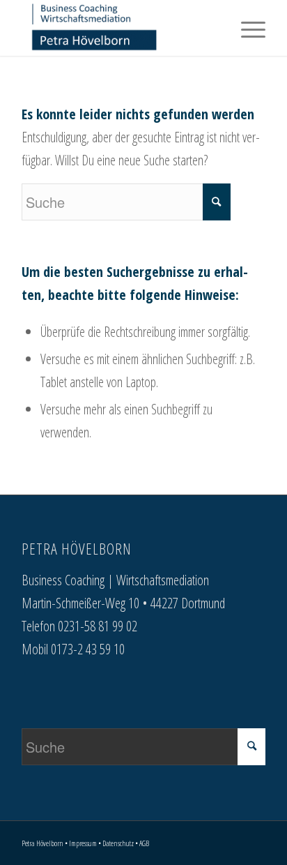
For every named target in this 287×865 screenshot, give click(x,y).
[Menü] (246, 28)
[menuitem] (246, 28)
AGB (144, 843)
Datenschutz (118, 843)
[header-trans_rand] (119, 28)
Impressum (83, 843)
